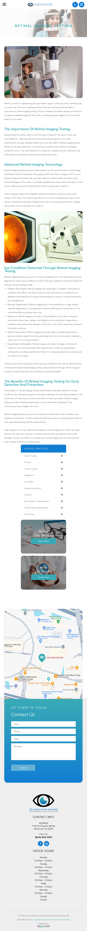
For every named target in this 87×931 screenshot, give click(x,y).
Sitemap (66, 919)
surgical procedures (32, 488)
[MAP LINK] (43, 655)
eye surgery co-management (36, 501)
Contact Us (43, 577)
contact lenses (30, 469)
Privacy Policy (56, 919)
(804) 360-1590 (43, 837)
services (27, 462)
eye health (28, 481)
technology (29, 514)
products (28, 494)
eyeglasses (29, 475)
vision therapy (30, 456)
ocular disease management (36, 507)
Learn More (43, 541)
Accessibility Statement (40, 919)
